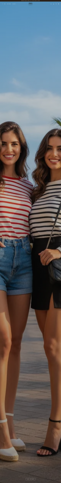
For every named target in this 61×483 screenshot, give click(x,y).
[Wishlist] (56, 4)
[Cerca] (51, 4)
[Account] (54, 4)
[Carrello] (59, 4)
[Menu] (2, 4)
